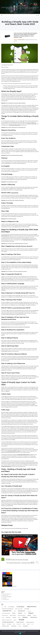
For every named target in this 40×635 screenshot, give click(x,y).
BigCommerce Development (7, 608)
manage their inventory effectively (16, 378)
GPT (25, 613)
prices (35, 375)
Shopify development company (7, 239)
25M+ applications (31, 87)
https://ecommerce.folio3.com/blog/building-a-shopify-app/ (16, 528)
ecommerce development (6, 613)
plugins (15, 98)
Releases (25, 617)
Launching (14, 192)
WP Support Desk (5, 599)
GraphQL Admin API (14, 366)
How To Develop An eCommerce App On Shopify (15, 103)
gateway (26, 248)
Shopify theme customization (17, 280)
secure (24, 314)
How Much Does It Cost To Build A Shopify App (14, 200)
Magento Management (21, 615)
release (19, 617)
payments (13, 491)
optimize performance (29, 518)
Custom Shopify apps (33, 426)
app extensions (32, 278)
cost (11, 171)
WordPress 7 (14, 586)
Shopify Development (8, 622)
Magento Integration (13, 615)
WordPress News (5, 595)
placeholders (8, 617)
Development (21, 610)
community (26, 608)
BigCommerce (31, 606)
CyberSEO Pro (7, 611)
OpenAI (29, 615)
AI (5, 606)
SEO (12, 421)
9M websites (22, 85)
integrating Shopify (18, 492)
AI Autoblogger (11, 606)
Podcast (14, 617)
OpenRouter (34, 615)
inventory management (6, 99)
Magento (31, 613)
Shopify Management (30, 622)
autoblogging (20, 606)
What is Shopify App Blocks (10, 218)
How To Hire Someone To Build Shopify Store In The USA (16, 243)
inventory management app (28, 421)
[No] (38, 632)
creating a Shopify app (29, 75)
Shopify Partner (21, 246)
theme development (11, 462)
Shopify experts (13, 397)
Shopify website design (19, 225)
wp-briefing (25, 626)
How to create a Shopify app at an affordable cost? (15, 127)
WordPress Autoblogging (6, 596)
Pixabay (3, 617)
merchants (7, 376)
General (20, 613)
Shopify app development (24, 213)
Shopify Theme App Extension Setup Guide (13, 155)
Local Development (19, 308)
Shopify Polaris (4, 348)
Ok (20, 633)
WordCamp (13, 626)
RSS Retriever (33, 617)
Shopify (21, 619)
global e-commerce (5, 70)
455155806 (19, 39)
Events (13, 613)
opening (17, 258)
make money (11, 176)
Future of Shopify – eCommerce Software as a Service (16, 271)
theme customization (21, 462)
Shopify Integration (20, 622)
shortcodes (9, 624)
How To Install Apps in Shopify (11, 181)
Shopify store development (16, 457)
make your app (10, 519)
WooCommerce (5, 626)
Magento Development (5, 615)
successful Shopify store (20, 466)
